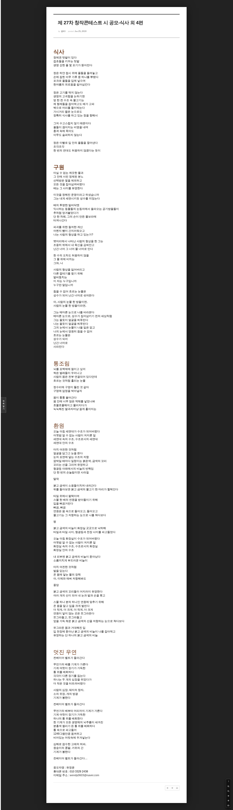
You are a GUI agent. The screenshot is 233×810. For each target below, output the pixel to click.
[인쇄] (228, 805)
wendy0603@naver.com (84, 775)
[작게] (228, 791)
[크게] (228, 786)
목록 (4, 405)
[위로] (228, 795)
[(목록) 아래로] (228, 800)
